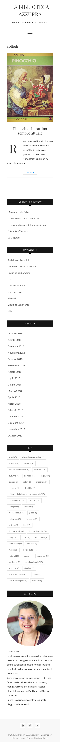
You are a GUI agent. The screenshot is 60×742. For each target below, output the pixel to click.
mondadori (41, 537)
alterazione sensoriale (33, 457)
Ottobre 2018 (15, 359)
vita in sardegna (18, 580)
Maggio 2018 (15, 390)
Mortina (32, 543)
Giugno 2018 (15, 384)
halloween (15, 519)
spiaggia (14, 568)
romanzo (43, 556)
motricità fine (30, 550)
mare (26, 537)
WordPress (43, 738)
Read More (30, 172)
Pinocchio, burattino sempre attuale (30, 130)
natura (14, 556)
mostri (13, 550)
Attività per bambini (18, 259)
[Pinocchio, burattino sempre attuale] (30, 87)
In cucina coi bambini (19, 272)
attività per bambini (19, 469)
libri (26, 525)
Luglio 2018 (14, 378)
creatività (42, 482)
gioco (33, 512)
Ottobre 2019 (15, 333)
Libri (10, 279)
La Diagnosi (14, 237)
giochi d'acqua (16, 512)
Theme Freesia (18, 738)
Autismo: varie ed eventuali (22, 266)
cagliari (45, 476)
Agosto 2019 (14, 339)
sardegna (14, 562)
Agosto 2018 (14, 371)
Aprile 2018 (14, 397)
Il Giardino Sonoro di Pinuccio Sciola (27, 224)
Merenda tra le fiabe (18, 212)
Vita (10, 311)
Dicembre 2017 (16, 422)
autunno (14, 476)
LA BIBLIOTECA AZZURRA (30, 10)
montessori (15, 543)
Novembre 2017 (16, 429)
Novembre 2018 (16, 352)
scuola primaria (34, 562)
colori (27, 482)
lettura (13, 525)
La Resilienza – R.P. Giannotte (23, 218)
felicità (28, 506)
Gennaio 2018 (15, 416)
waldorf (37, 580)
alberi (13, 457)
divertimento (16, 500)
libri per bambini (38, 531)
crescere (14, 488)
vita (37, 574)
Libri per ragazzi (16, 291)
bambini (29, 476)
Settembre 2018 (16, 365)
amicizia (14, 463)
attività (29, 463)
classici (13, 482)
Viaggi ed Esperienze (18, 304)
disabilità (30, 488)
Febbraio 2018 (15, 410)
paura (28, 556)
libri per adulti (16, 531)
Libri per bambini (17, 285)
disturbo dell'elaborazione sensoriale (27, 494)
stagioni (29, 568)
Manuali (12, 298)
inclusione (32, 519)
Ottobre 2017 (15, 435)
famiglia (14, 506)
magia (13, 537)
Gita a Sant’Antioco (18, 231)
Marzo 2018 (14, 403)
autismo (40, 469)
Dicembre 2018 (16, 346)
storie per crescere (18, 574)
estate (35, 500)
